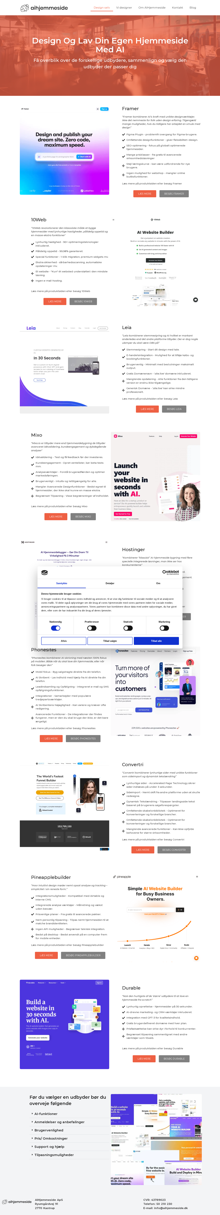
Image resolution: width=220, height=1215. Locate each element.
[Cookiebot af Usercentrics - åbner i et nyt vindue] (165, 572)
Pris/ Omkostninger (51, 1138)
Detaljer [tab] (110, 583)
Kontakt (177, 7)
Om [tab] (158, 583)
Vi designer (124, 7)
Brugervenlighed (48, 1130)
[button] (69, 1114)
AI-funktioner (45, 1114)
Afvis (64, 641)
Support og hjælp (49, 1147)
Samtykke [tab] (61, 583)
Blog (193, 7)
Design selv (102, 7)
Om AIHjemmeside (152, 7)
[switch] (91, 628)
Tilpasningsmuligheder (54, 1155)
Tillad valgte (110, 641)
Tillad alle (156, 641)
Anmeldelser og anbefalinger (59, 1122)
